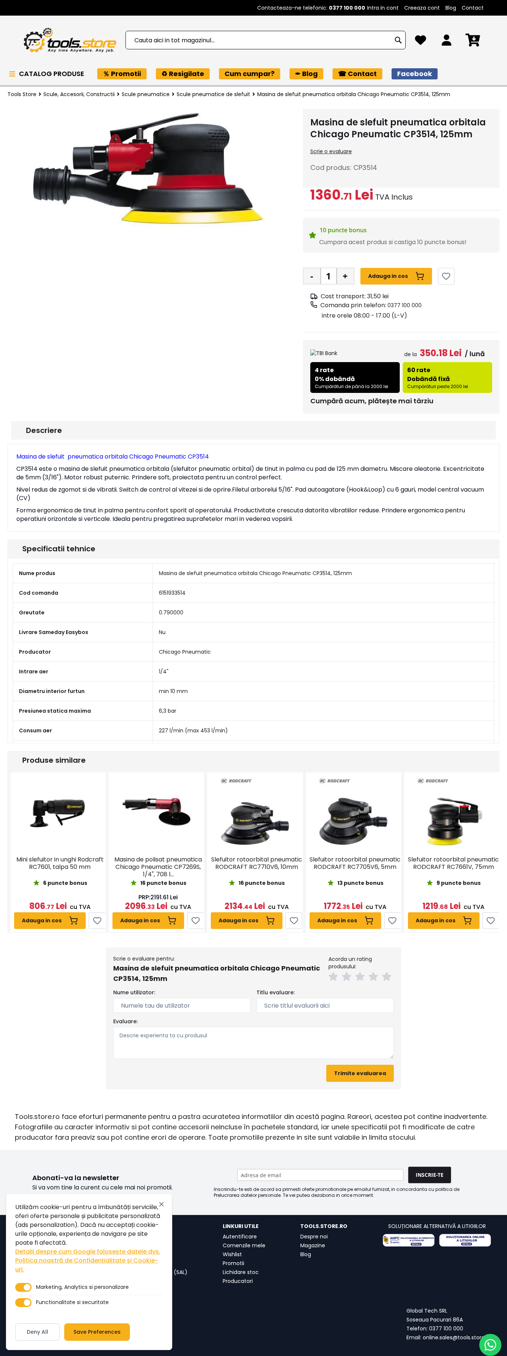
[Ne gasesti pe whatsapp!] (490, 1345)
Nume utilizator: (134, 992)
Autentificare (240, 1236)
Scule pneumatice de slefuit (213, 94)
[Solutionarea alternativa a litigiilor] (409, 1240)
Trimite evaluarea (360, 1073)
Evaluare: (125, 1021)
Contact (473, 8)
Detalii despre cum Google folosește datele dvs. (87, 1251)
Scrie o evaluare (331, 151)
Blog (450, 8)
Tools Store (21, 94)
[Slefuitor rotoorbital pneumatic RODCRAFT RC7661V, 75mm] (452, 812)
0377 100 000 (404, 305)
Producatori (238, 1281)
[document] (89, 1272)
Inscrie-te (430, 1174)
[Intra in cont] (446, 42)
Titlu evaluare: (275, 992)
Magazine (312, 1245)
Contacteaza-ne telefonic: (311, 8)
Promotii (233, 1263)
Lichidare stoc (241, 1272)
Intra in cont (383, 8)
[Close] (161, 1204)
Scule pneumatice (146, 94)
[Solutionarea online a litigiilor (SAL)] (465, 1240)
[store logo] (69, 40)
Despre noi (314, 1236)
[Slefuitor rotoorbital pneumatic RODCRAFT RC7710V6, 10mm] (255, 812)
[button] (334, 978)
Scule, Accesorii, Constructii (79, 94)
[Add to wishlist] (446, 276)
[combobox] (265, 40)
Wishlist (232, 1254)
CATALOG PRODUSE (52, 73)
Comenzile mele (244, 1245)
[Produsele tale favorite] (421, 42)
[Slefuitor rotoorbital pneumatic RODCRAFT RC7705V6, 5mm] (353, 812)
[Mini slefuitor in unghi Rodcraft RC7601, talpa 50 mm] (58, 812)
